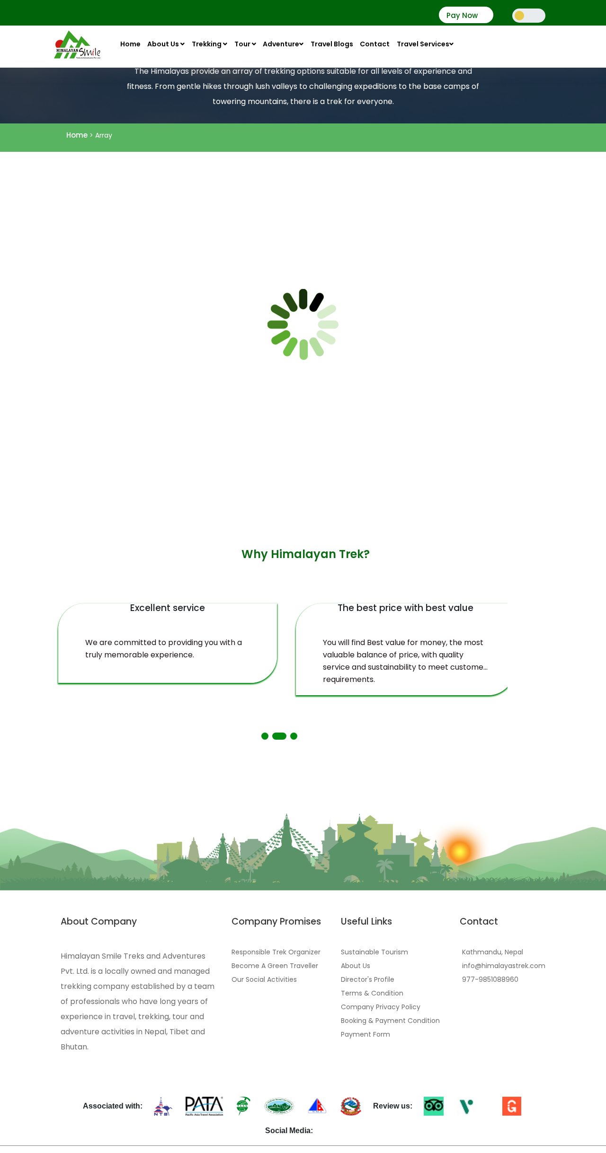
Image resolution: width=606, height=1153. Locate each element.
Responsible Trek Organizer (276, 952)
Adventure (281, 44)
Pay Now (462, 15)
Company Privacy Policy (380, 1007)
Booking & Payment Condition (390, 1020)
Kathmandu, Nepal (492, 952)
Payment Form (365, 1034)
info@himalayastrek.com (503, 965)
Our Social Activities (264, 979)
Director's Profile (367, 979)
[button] (264, 736)
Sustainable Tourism (374, 952)
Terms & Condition (372, 993)
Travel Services (423, 44)
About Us (163, 44)
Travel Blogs (332, 44)
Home (130, 44)
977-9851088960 (490, 979)
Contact (375, 44)
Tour (243, 44)
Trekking (207, 44)
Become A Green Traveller (275, 965)
